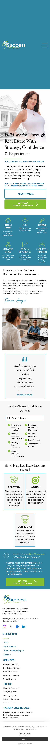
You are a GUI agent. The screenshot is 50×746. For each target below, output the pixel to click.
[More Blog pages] (9, 642)
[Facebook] (17, 627)
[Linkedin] (24, 627)
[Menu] (45, 45)
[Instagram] (4, 627)
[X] (11, 627)
